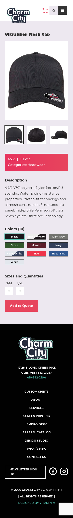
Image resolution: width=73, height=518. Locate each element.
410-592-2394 (36, 377)
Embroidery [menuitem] (37, 424)
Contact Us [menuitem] (36, 457)
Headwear (36, 165)
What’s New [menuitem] (36, 448)
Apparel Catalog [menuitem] (37, 432)
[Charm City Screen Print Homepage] (18, 16)
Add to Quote (21, 306)
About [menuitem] (36, 399)
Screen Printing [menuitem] (36, 416)
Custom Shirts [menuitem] (36, 391)
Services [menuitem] (36, 408)
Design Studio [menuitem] (36, 440)
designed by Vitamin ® (36, 503)
